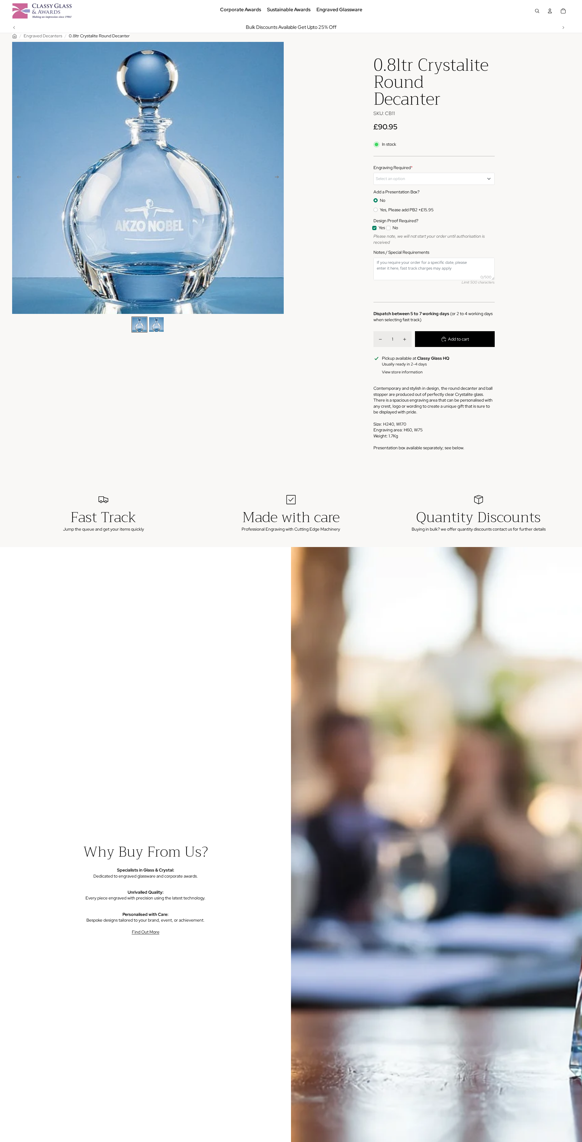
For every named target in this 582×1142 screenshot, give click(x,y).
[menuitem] (240, 11)
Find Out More (145, 932)
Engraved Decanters (43, 36)
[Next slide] (563, 27)
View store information (402, 372)
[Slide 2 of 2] (156, 324)
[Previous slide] (14, 27)
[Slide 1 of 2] (139, 324)
